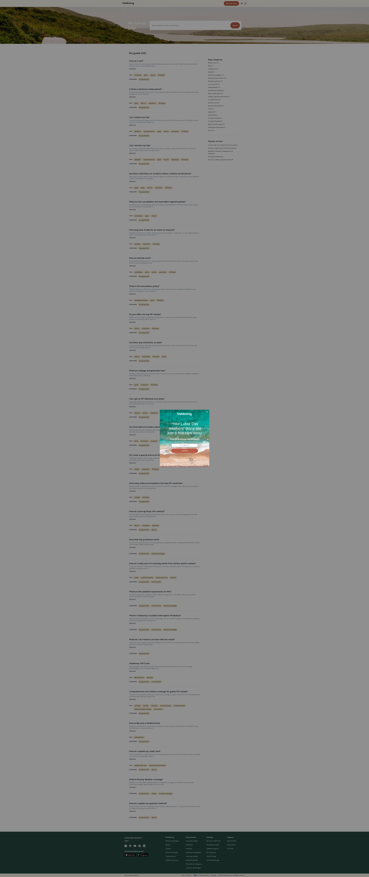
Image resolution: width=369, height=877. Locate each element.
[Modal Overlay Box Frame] (184, 438)
